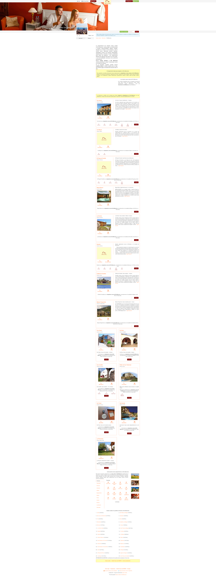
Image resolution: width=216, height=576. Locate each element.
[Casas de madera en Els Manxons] (120, 487)
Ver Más (136, 119)
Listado (81, 38)
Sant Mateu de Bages (124, 508)
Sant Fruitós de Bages (124, 523)
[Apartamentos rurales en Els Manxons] (114, 477)
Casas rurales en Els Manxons (121, 570)
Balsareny (122, 538)
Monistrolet (99, 517)
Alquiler (98, 490)
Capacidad (98, 478)
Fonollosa (122, 526)
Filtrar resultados (124, 31)
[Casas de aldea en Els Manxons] (126, 482)
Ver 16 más (117, 497)
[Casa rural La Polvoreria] (106, 444)
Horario (98, 495)
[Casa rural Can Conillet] (106, 370)
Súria (121, 514)
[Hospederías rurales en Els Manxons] (114, 487)
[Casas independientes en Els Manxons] (126, 487)
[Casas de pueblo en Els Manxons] (108, 487)
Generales (98, 502)
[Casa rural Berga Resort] (104, 192)
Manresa (98, 520)
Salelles (99, 529)
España (93, 1)
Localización (99, 500)
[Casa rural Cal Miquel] (104, 134)
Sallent (121, 532)
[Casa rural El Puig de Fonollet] (104, 163)
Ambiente (98, 483)
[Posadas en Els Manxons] (126, 477)
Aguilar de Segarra (123, 548)
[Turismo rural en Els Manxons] (120, 482)
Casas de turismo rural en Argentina (125, 566)
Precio (98, 493)
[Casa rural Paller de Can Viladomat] (129, 370)
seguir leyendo (128, 104)
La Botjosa (122, 529)
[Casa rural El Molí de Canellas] (104, 278)
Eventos (98, 497)
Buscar (137, 31)
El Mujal (121, 545)
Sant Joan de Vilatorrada (101, 511)
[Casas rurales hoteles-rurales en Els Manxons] (120, 477)
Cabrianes (122, 535)
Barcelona (104, 33)
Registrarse (129, 1)
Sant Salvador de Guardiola (102, 542)
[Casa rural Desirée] (104, 249)
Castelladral (122, 542)
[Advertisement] (85, 82)
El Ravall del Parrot (101, 548)
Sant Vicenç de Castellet (124, 551)
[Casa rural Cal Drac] (129, 336)
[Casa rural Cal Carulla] (129, 408)
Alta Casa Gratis (85, 1)
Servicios (98, 481)
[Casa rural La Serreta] (104, 220)
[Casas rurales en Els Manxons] (108, 477)
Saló (98, 545)
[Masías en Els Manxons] (108, 482)
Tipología (98, 476)
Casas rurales (98, 33)
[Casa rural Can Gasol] (106, 336)
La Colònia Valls (100, 523)
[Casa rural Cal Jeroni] (104, 105)
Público (98, 485)
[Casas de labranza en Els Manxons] (114, 482)
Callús (98, 508)
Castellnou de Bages (123, 517)
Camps (121, 520)
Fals (98, 514)
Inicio (79, 1)
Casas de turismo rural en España (111, 566)
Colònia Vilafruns (101, 532)
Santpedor (122, 511)
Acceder (136, 1)
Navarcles (99, 538)
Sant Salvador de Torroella (102, 535)
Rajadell (99, 526)
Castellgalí (99, 551)
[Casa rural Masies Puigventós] (104, 306)
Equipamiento (99, 488)
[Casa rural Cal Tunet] (106, 408)
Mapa (90, 38)
